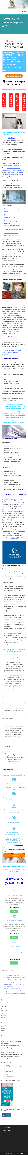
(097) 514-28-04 (6, 1134)
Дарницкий (4, 1004)
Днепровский (4, 1003)
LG (2, 1027)
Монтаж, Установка (14, 946)
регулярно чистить (7, 329)
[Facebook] (4, 1115)
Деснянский (4, 1006)
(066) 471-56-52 (14, 44)
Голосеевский (4, 1015)
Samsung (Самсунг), (8, 511)
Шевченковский (5, 1012)
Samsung (3, 1025)
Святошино (4, 1010)
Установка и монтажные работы (13, 229)
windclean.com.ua (10, 1076)
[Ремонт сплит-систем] (14, 916)
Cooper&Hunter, (6, 500)
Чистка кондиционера (14, 895)
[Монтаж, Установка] (14, 942)
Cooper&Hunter (5, 1028)
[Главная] (1, 30)
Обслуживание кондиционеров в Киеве (13, 30)
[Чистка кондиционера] (14, 891)
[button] (14, 911)
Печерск (3, 1017)
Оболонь (3, 1014)
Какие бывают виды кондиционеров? (15, 993)
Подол (2, 1008)
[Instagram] (8, 1115)
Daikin (2, 1030)
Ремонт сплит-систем (14, 921)
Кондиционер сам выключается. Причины (11, 1054)
